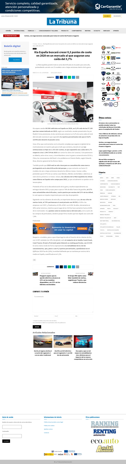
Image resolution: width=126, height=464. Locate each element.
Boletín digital (12, 46)
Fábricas (31, 31)
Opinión (116, 31)
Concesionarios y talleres (48, 31)
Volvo (101, 236)
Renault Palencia (105, 214)
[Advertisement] (63, 388)
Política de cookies (49, 425)
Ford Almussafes (110, 190)
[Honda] (103, 65)
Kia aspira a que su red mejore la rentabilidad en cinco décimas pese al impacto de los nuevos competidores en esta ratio (83, 355)
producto (103, 211)
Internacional (19, 31)
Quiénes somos (48, 429)
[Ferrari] (108, 60)
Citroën (102, 180)
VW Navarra (109, 236)
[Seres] (110, 96)
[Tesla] (118, 101)
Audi (107, 177)
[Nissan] (113, 86)
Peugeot (115, 208)
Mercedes (102, 202)
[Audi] (108, 49)
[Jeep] (108, 70)
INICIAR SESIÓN (117, 16)
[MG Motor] (118, 80)
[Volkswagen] (110, 106)
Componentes (77, 31)
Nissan (110, 202)
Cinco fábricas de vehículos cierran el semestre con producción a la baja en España (110, 136)
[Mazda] (108, 80)
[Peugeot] (108, 91)
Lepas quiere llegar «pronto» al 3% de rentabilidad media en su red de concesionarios (52, 36)
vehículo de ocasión (113, 230)
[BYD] (118, 49)
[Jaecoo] (118, 65)
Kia (34, 259)
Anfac (101, 177)
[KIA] (118, 70)
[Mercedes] (113, 80)
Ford (101, 190)
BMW (112, 177)
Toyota (102, 230)
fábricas (102, 193)
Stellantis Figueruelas (106, 227)
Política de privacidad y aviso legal (53, 422)
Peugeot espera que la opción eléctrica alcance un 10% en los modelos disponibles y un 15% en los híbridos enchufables (50, 280)
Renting (87, 31)
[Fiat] (113, 60)
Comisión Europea (112, 180)
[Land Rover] (108, 75)
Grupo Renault (104, 196)
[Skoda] (117, 96)
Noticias (40, 44)
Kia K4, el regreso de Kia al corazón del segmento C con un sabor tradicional (43, 353)
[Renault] (118, 91)
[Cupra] (108, 55)
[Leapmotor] (113, 75)
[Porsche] (113, 91)
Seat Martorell (104, 220)
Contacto (46, 432)
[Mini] (103, 86)
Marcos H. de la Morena (40, 73)
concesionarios (115, 184)
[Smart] (103, 101)
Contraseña (5, 431)
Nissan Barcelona (105, 205)
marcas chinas (104, 199)
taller (118, 227)
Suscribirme (16, 60)
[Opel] (103, 91)
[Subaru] (108, 101)
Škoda (117, 236)
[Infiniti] (113, 65)
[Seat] (104, 96)
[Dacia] (113, 55)
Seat (115, 217)
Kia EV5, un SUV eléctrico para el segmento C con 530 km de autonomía (63, 353)
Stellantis (103, 224)
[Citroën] (103, 55)
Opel (114, 205)
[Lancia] (103, 75)
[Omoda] (118, 86)
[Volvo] (115, 106)
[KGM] (113, 70)
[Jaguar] (103, 70)
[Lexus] (118, 75)
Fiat (119, 187)
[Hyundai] (108, 65)
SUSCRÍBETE (107, 16)
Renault (111, 211)
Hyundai (113, 196)
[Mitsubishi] (108, 86)
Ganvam (110, 193)
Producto (64, 31)
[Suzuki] (113, 101)
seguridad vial (116, 220)
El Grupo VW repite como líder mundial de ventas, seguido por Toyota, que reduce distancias (77, 279)
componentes (104, 184)
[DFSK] (118, 55)
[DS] (103, 60)
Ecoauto (97, 31)
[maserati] (103, 80)
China (118, 177)
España (8, 31)
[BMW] (113, 49)
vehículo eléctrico (105, 233)
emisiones (103, 187)
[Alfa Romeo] (103, 49)
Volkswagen (117, 233)
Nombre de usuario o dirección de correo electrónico (17, 422)
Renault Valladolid (105, 217)
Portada (35, 44)
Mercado (106, 31)
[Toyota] (106, 106)
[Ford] (118, 60)
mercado (113, 199)
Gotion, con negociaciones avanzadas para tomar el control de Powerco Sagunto (111, 144)
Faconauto (111, 187)
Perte (109, 208)
